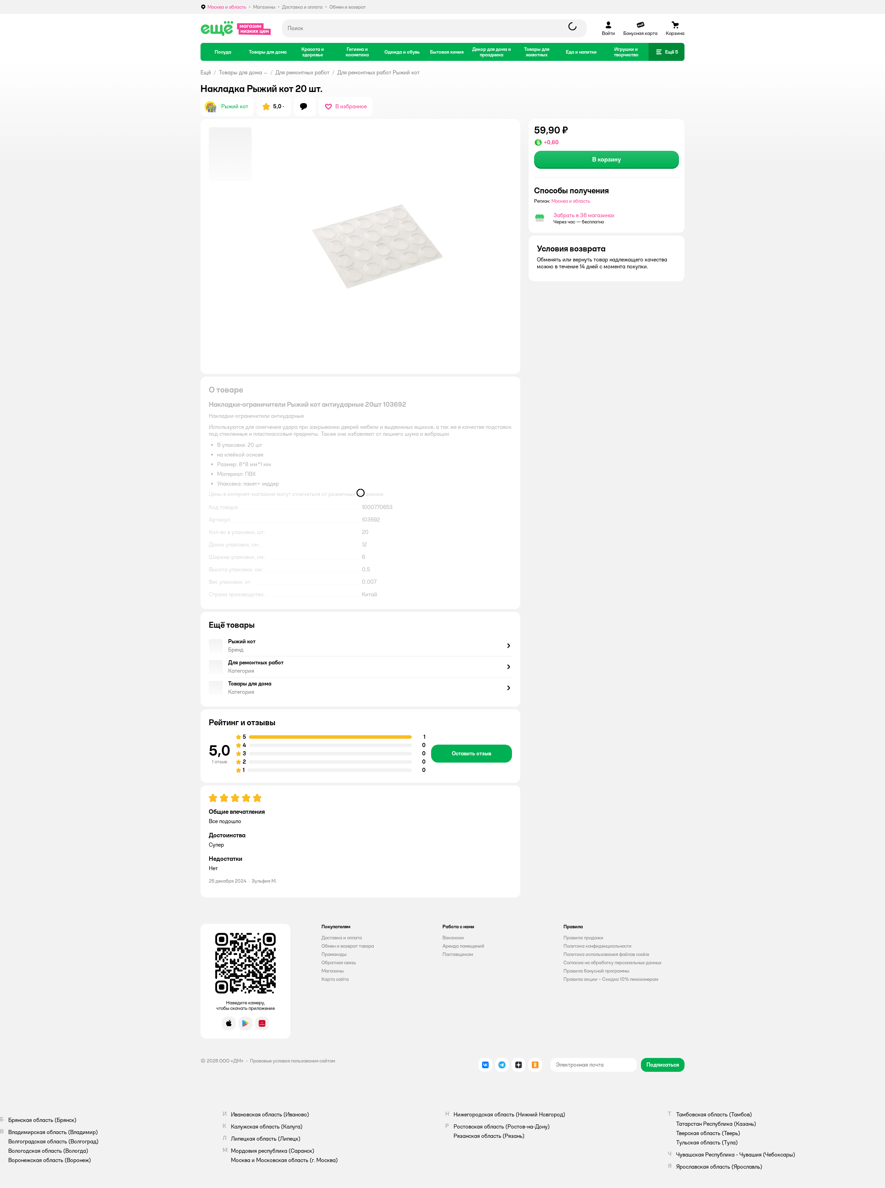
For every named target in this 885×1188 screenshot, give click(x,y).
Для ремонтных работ (302, 72)
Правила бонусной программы (596, 971)
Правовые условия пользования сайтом (292, 1060)
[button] (666, 52)
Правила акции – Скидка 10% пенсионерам (610, 979)
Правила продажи (583, 937)
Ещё (206, 72)
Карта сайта (335, 979)
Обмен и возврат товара (348, 946)
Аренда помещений (463, 946)
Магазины (333, 971)
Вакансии (453, 937)
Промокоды (334, 954)
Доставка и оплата (342, 937)
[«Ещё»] (236, 28)
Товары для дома (240, 72)
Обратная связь (339, 962)
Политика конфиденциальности (597, 946)
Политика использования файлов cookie (606, 954)
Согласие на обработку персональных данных (612, 962)
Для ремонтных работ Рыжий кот (378, 72)
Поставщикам (457, 954)
